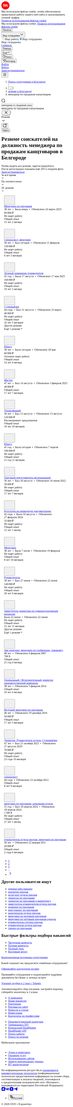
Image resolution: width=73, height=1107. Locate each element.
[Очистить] (6, 113)
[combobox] (17, 105)
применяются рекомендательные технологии (29, 1072)
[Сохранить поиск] (4, 126)
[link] (7, 57)
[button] (5, 64)
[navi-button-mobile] (4, 75)
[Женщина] (9, 200)
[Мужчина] (9, 233)
